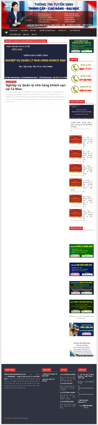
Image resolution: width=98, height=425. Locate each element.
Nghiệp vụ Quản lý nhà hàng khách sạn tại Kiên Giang (35, 97)
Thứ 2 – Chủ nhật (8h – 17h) (86, 382)
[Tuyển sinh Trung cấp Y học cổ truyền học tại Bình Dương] (81, 106)
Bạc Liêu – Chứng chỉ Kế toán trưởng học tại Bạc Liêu (87, 155)
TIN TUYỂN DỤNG (15, 34)
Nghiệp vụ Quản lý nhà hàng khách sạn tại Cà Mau (36, 87)
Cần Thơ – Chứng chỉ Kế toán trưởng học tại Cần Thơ (87, 214)
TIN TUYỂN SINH (75, 30)
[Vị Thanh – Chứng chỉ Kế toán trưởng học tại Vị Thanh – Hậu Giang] (75, 179)
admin (22, 92)
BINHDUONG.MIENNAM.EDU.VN (14, 374)
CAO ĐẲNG (24, 30)
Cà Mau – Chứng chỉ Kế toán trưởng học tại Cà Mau (87, 141)
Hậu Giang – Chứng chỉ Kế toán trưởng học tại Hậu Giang (87, 200)
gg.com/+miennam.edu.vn (86, 389)
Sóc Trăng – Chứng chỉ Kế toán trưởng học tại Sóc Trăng (87, 169)
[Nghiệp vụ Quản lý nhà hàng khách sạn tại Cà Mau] (35, 45)
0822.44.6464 (83, 400)
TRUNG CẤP (13, 30)
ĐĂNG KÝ (26, 34)
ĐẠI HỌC (33, 30)
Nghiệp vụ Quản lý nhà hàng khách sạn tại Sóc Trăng (32, 99)
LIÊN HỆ (33, 34)
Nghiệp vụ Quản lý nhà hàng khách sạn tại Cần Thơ (36, 94)
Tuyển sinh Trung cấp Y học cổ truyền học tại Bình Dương (81, 124)
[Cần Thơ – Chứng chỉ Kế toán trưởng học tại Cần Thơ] (75, 210)
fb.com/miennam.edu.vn (86, 395)
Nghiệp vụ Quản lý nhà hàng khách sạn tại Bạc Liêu (40, 92)
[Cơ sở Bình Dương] (6, 33)
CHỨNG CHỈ (62, 30)
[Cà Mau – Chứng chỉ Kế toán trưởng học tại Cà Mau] (75, 136)
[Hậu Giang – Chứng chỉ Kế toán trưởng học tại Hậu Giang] (75, 196)
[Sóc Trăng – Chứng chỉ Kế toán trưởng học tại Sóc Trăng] (75, 165)
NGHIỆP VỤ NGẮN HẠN (47, 30)
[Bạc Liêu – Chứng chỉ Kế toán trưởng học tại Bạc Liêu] (75, 151)
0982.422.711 (82, 402)
